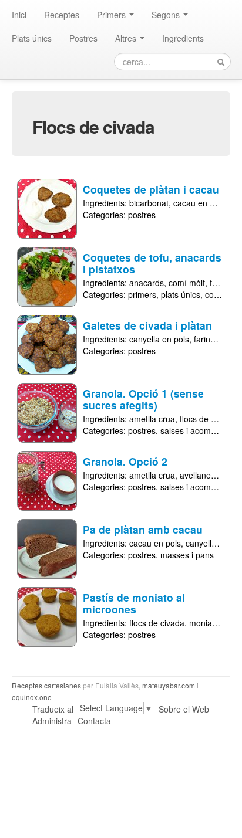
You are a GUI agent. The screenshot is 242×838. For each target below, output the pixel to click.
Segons (167, 15)
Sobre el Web (184, 709)
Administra (52, 721)
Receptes (61, 15)
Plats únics (32, 38)
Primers (112, 15)
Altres (127, 38)
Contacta (94, 721)
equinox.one (32, 697)
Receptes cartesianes (46, 685)
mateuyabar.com (168, 685)
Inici (19, 15)
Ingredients (183, 38)
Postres (83, 38)
